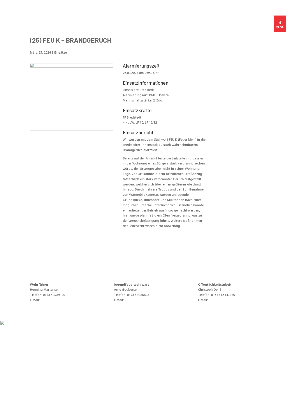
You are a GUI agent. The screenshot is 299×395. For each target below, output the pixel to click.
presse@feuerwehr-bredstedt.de (233, 300)
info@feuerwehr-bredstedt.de (62, 300)
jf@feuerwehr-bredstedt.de (145, 300)
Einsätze (60, 52)
